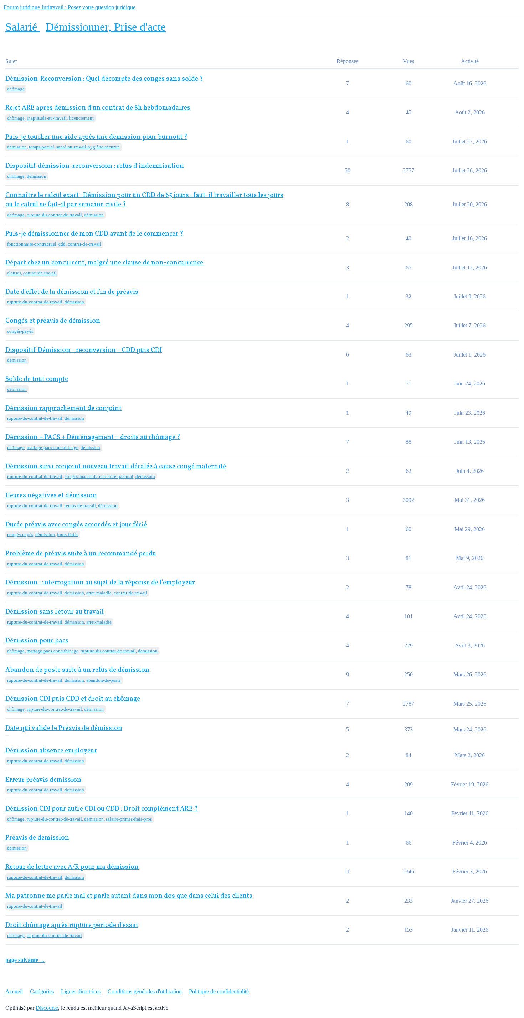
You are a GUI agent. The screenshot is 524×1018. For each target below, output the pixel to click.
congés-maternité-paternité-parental (99, 476)
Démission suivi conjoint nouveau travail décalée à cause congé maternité (115, 466)
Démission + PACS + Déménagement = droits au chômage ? (92, 437)
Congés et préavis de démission (52, 321)
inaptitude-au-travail (47, 118)
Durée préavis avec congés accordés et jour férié (76, 524)
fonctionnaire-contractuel (31, 244)
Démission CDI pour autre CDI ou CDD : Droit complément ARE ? (101, 809)
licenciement (81, 118)
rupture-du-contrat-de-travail (54, 214)
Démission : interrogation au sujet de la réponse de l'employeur (100, 582)
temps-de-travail (80, 505)
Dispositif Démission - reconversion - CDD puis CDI (83, 350)
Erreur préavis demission (43, 780)
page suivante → (25, 960)
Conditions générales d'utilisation (145, 991)
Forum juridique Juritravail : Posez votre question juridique (69, 7)
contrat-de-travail (84, 244)
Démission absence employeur (51, 750)
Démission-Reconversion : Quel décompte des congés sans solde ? (104, 79)
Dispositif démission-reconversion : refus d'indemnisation (94, 166)
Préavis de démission (37, 837)
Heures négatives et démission (51, 495)
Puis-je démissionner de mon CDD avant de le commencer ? (94, 234)
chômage (16, 88)
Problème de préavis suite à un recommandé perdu (80, 553)
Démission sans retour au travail (54, 612)
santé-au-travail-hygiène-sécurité (88, 147)
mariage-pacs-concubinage (52, 447)
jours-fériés (67, 534)
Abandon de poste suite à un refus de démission (77, 670)
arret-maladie (99, 592)
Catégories (42, 991)
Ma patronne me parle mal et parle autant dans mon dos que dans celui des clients (128, 896)
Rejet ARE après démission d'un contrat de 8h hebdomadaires (97, 108)
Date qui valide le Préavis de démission (63, 728)
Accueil (14, 991)
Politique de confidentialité (219, 991)
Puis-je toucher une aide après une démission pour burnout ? (96, 137)
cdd (62, 244)
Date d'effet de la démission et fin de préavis (71, 292)
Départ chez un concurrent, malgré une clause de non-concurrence (104, 262)
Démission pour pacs (36, 640)
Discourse (47, 1008)
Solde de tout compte (36, 379)
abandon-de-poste (103, 680)
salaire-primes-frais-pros (129, 819)
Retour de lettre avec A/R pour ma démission (72, 867)
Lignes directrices (81, 991)
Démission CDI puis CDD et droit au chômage (72, 699)
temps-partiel (41, 147)
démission (17, 147)
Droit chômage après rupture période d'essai (71, 925)
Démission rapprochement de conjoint (63, 408)
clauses (14, 273)
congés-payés (20, 331)
